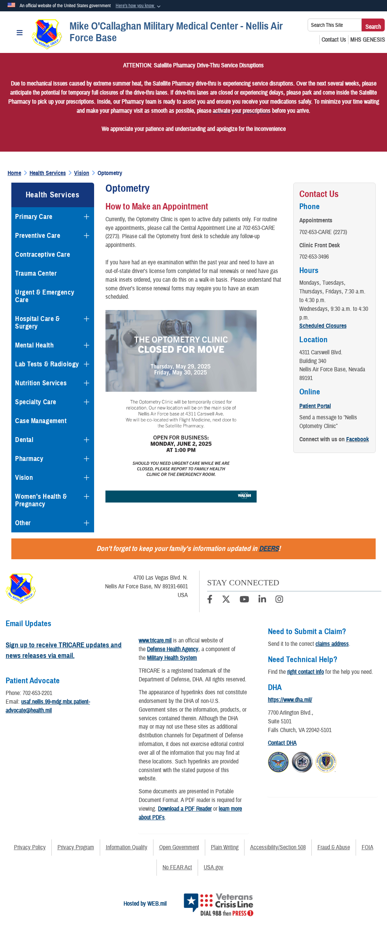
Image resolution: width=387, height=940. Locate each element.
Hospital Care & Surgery (37, 322)
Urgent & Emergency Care (44, 296)
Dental (24, 440)
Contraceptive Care (42, 254)
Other (23, 523)
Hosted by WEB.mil (145, 903)
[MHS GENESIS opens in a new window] (367, 39)
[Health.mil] (302, 761)
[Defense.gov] (278, 761)
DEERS (269, 548)
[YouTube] (244, 600)
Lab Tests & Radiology (47, 364)
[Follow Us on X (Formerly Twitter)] (226, 600)
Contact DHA (282, 743)
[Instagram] (279, 600)
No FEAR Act (177, 867)
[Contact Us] (334, 39)
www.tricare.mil (155, 640)
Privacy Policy (30, 847)
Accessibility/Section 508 (278, 847)
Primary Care (34, 217)
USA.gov (213, 867)
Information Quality (126, 847)
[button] (139, 6)
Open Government (179, 847)
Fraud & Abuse (333, 847)
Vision (24, 477)
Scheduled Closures (323, 326)
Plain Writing (224, 847)
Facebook (357, 439)
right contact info (305, 672)
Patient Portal (315, 406)
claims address (332, 644)
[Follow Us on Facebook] (209, 600)
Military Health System (172, 658)
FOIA (367, 847)
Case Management (41, 421)
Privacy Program (75, 847)
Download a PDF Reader (185, 809)
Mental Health (34, 345)
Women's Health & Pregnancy (41, 500)
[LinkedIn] (262, 600)
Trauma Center (36, 273)
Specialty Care (35, 402)
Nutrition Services (41, 383)
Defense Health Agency (172, 649)
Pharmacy (29, 458)
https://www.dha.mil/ (290, 700)
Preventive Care (37, 235)
